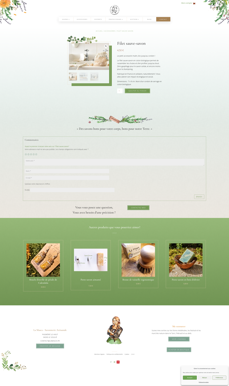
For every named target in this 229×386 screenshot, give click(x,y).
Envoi (199, 197)
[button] (106, 46)
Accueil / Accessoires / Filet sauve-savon (114, 31)
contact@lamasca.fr (50, 341)
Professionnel (115, 19)
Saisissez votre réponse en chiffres (37, 184)
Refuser (204, 377)
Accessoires (82, 19)
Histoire (134, 19)
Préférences (219, 377)
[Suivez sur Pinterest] (118, 362)
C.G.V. (133, 354)
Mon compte (186, 3)
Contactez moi (138, 208)
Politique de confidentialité (115, 354)
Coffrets (98, 19)
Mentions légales (99, 354)
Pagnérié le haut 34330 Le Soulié (50, 335)
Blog (149, 19)
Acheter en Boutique (178, 350)
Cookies (127, 354)
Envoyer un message (50, 346)
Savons (65, 19)
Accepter (190, 377)
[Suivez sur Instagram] (114, 362)
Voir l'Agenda (179, 339)
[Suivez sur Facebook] (110, 362)
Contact (163, 19)
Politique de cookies (204, 382)
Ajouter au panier (137, 91)
